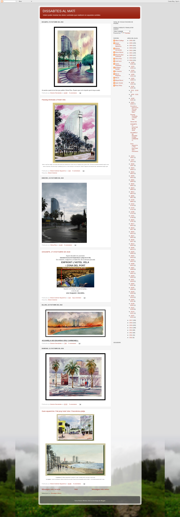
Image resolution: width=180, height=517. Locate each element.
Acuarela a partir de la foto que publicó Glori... (134, 109)
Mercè (117, 77)
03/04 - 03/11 (132, 284)
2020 (131, 55)
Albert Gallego (119, 40)
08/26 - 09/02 (132, 184)
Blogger (103, 500)
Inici (76, 489)
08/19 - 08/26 (132, 188)
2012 (131, 332)
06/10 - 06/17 (132, 228)
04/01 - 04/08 (132, 268)
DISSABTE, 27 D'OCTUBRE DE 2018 (56, 252)
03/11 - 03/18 (132, 280)
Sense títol (133, 121)
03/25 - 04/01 (132, 272)
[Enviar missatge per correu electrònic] (80, 93)
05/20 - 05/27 (132, 240)
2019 (131, 58)
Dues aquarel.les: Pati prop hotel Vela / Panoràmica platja (63, 411)
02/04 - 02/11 (132, 300)
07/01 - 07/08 (132, 216)
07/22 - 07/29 (132, 204)
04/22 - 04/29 (132, 256)
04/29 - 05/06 (132, 252)
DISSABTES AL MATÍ (59, 11)
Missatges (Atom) (56, 493)
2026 (131, 40)
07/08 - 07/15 (132, 212)
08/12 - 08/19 (132, 192)
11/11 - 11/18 (134, 90)
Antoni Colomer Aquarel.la (118, 44)
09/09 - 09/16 (132, 176)
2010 (131, 337)
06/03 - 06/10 (132, 232)
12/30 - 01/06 (132, 63)
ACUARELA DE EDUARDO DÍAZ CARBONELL (134, 136)
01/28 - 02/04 (132, 304)
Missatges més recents (51, 489)
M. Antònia (118, 71)
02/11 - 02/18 (132, 296)
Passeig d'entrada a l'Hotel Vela (53, 100)
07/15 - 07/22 (132, 208)
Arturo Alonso (119, 52)
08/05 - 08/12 (132, 196)
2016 (131, 322)
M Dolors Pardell (118, 68)
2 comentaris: (72, 343)
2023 (131, 48)
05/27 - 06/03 (132, 236)
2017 (131, 320)
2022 (131, 50)
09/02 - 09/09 (132, 180)
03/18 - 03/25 (132, 276)
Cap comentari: (77, 297)
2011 (131, 335)
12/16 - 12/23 (132, 71)
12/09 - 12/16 (132, 75)
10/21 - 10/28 (132, 103)
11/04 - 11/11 (134, 94)
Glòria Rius (118, 58)
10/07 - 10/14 (132, 160)
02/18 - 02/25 (132, 292)
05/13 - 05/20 (132, 244)
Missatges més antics (100, 489)
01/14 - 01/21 (132, 312)
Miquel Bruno (119, 80)
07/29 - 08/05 (132, 200)
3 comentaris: (73, 93)
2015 (131, 325)
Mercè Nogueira (118, 74)
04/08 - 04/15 (132, 264)
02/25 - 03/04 (132, 288)
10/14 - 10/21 (132, 156)
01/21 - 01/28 (132, 308)
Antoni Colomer (52, 173)
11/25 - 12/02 (132, 83)
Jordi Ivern (118, 61)
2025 (131, 43)
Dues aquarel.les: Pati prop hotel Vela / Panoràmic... (134, 148)
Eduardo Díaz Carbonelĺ (119, 55)
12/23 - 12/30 (132, 67)
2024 (131, 45)
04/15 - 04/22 (132, 260)
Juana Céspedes (118, 64)
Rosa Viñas (118, 85)
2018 (131, 60)
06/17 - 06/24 (132, 224)
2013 (131, 330)
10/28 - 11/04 (132, 99)
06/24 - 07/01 (132, 220)
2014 (131, 327)
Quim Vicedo (119, 83)
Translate (127, 33)
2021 (131, 53)
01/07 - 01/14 (132, 316)
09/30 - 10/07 (132, 164)
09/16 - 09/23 (132, 172)
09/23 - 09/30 (132, 168)
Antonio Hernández (118, 49)
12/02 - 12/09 (132, 79)
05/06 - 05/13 (132, 248)
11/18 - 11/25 (132, 87)
